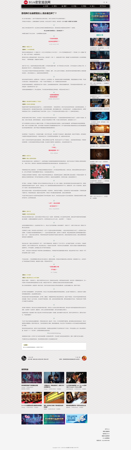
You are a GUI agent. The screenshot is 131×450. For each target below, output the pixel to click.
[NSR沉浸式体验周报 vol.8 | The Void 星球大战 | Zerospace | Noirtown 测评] (76, 377)
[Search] (104, 2)
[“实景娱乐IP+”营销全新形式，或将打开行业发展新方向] (54, 377)
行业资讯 (28, 388)
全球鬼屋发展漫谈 (94, 61)
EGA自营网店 (106, 438)
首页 (46, 6)
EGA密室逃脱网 (39, 2)
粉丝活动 (23, 388)
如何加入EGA (106, 433)
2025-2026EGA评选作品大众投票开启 (99, 72)
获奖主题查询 (106, 431)
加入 (93, 6)
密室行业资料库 (106, 436)
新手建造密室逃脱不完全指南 (97, 135)
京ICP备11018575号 (73, 447)
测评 (65, 6)
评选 (74, 6)
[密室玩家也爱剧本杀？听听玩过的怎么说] (76, 397)
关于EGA (103, 6)
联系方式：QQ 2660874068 (103, 440)
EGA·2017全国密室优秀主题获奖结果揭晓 (31, 405)
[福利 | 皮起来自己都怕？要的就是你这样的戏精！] (54, 397)
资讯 (55, 6)
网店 (84, 6)
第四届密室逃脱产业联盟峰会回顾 (29, 385)
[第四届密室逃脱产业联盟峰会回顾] (31, 377)
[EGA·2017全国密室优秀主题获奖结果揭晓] (31, 397)
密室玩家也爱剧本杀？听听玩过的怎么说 (76, 405)
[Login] (106, 2)
